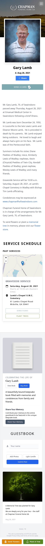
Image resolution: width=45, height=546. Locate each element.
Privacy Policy (16, 536)
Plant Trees (22, 316)
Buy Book (24, 386)
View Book (11, 386)
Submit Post (22, 462)
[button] (22, 263)
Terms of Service (28, 536)
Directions (22, 311)
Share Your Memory (15, 422)
